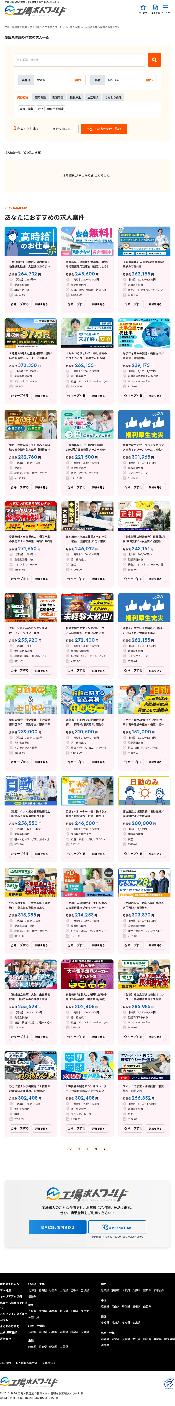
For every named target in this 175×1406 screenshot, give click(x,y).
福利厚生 (75, 97)
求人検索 (75, 27)
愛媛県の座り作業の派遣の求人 (102, 27)
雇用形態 (40, 97)
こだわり (113, 97)
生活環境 (93, 97)
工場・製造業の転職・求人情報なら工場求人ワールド (35, 27)
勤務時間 (57, 97)
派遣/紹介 (22, 97)
